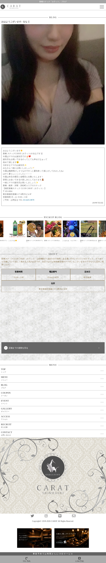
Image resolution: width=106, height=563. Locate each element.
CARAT (54, 521)
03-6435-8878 (53, 277)
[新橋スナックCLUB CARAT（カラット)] (10, 7)
